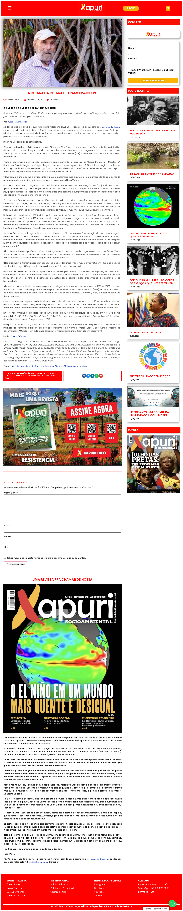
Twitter (98, 895)
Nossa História (14, 888)
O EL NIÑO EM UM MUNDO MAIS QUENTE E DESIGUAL (149, 235)
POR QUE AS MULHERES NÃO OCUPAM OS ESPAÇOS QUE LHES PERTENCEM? (153, 281)
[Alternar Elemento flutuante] (173, 903)
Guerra (38, 366)
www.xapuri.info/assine (98, 859)
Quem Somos (14, 884)
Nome (8, 526)
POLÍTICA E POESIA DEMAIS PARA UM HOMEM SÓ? (152, 132)
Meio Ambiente (71, 366)
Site (6, 547)
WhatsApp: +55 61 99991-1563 (153, 888)
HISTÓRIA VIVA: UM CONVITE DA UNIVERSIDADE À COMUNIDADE (149, 413)
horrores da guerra (111, 127)
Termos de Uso (58, 891)
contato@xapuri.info (38, 862)
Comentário (11, 493)
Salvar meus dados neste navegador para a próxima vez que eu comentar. (46, 558)
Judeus (46, 366)
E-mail (8, 536)
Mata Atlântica (56, 366)
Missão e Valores (15, 891)
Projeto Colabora (18, 336)
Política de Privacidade (62, 888)
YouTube (99, 891)
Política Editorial (59, 884)
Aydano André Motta (17, 121)
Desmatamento (27, 366)
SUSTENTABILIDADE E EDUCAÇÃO (150, 376)
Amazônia (54, 99)
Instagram (99, 884)
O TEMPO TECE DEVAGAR (145, 332)
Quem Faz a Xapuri (17, 895)
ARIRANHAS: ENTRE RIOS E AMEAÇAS (152, 174)
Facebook (99, 888)
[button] (168, 8)
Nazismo (83, 366)
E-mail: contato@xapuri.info (153, 884)
